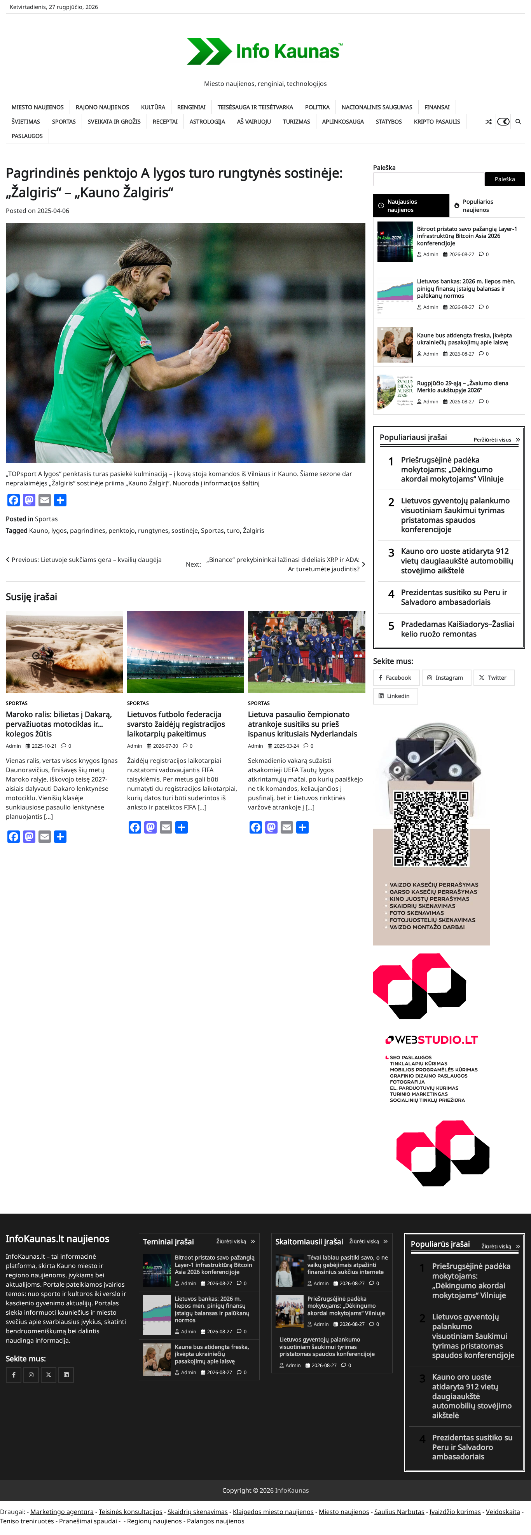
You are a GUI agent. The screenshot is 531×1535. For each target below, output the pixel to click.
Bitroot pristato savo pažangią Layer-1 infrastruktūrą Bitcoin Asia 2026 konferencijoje (467, 236)
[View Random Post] (488, 121)
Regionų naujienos (154, 1521)
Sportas (64, 121)
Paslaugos (27, 136)
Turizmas (296, 121)
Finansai (437, 107)
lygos (59, 530)
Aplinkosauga (343, 121)
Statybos (389, 121)
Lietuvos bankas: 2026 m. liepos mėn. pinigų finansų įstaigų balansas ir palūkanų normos (466, 288)
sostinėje (184, 530)
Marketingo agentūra (62, 1511)
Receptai (165, 121)
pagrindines (87, 530)
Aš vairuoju (254, 121)
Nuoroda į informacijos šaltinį (215, 483)
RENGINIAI (191, 107)
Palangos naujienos (216, 1521)
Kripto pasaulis (437, 121)
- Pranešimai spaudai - (89, 1521)
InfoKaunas (292, 1490)
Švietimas (26, 121)
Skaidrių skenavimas (198, 1511)
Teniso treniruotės (27, 1521)
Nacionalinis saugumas (377, 107)
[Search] (517, 121)
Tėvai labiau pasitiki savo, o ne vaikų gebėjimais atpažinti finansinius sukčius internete (347, 1264)
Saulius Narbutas (399, 1511)
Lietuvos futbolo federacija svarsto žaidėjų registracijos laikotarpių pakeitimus (176, 724)
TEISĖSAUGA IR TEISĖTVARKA (255, 107)
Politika (317, 107)
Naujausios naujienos (402, 205)
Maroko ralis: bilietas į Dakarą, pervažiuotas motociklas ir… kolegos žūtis (59, 724)
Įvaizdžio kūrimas (455, 1511)
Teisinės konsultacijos (130, 1511)
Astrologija (207, 121)
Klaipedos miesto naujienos (273, 1511)
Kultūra (153, 107)
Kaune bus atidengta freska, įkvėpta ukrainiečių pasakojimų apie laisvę (464, 338)
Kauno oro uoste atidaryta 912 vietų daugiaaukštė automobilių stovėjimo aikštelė (457, 560)
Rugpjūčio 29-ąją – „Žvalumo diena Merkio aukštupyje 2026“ (462, 386)
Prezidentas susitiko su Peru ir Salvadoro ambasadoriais (454, 597)
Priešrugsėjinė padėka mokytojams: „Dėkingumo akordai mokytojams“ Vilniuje (452, 469)
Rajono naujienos (102, 107)
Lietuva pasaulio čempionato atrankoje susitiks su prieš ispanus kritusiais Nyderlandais (302, 724)
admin (13, 745)
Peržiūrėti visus (493, 439)
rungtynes (153, 530)
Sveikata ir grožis (114, 121)
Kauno (38, 530)
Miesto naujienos (38, 107)
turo (233, 530)
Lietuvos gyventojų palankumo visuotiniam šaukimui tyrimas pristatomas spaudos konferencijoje (455, 515)
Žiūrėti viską (231, 1241)
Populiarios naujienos (478, 205)
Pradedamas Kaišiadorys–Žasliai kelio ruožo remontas (457, 629)
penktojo (121, 530)
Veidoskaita (503, 1511)
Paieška (384, 167)
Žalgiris (253, 530)
